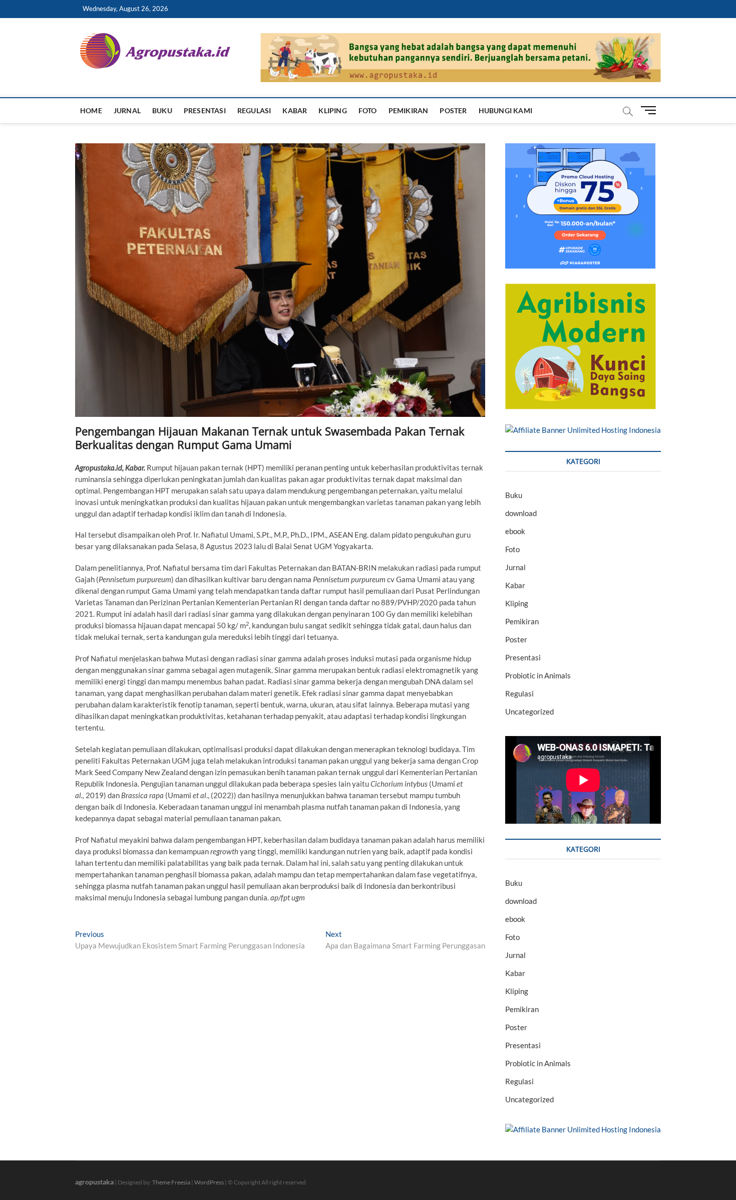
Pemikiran (409, 110)
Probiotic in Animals (538, 675)
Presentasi (205, 110)
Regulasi (254, 110)
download (521, 513)
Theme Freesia (171, 1182)
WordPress (209, 1182)
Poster (453, 110)
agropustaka (94, 1181)
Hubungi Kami (505, 110)
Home (91, 110)
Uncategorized (529, 711)
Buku (162, 110)
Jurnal (127, 110)
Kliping (332, 110)
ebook (515, 531)
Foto (367, 110)
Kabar (294, 110)
